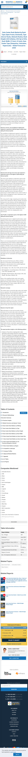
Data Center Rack (6, 564)
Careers (14, 712)
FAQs (14, 733)
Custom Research (14, 724)
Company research (14, 722)
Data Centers (5, 567)
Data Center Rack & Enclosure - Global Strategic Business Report (16, 612)
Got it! (17, 754)
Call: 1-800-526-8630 (14, 655)
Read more (14, 521)
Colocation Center (16, 564)
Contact (14, 731)
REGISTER (14, 689)
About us (14, 710)
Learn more (13, 752)
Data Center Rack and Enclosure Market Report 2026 (15, 587)
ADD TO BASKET (14, 640)
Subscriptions (14, 726)
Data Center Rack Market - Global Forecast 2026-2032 (16, 595)
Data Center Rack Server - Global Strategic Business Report (15, 604)
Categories (14, 720)
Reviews (14, 714)
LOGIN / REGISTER (14, 735)
